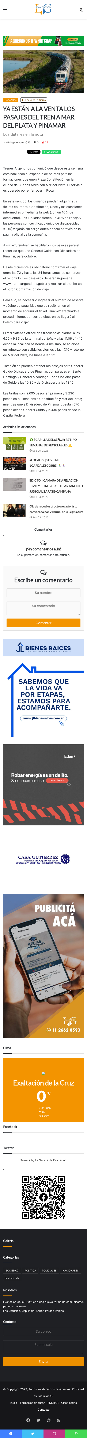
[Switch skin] (82, 11)
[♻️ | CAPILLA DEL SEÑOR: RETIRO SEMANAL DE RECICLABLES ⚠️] (14, 443)
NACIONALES (71, 1270)
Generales (10, 100)
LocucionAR (45, 1396)
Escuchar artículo (35, 100)
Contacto (9, 1322)
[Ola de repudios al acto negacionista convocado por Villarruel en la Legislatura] (14, 510)
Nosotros (10, 1290)
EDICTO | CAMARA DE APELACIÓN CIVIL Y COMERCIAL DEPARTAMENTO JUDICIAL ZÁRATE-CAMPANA (56, 486)
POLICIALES (49, 1270)
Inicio (13, 1402)
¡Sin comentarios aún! (43, 549)
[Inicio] (43, 9)
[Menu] (5, 11)
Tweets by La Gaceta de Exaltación (43, 1160)
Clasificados (69, 1402)
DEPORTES (12, 1277)
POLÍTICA (30, 1270)
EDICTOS (53, 1402)
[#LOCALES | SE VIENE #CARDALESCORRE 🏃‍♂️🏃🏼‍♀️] (14, 463)
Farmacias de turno (32, 1402)
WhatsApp (52, 151)
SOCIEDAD (12, 1270)
